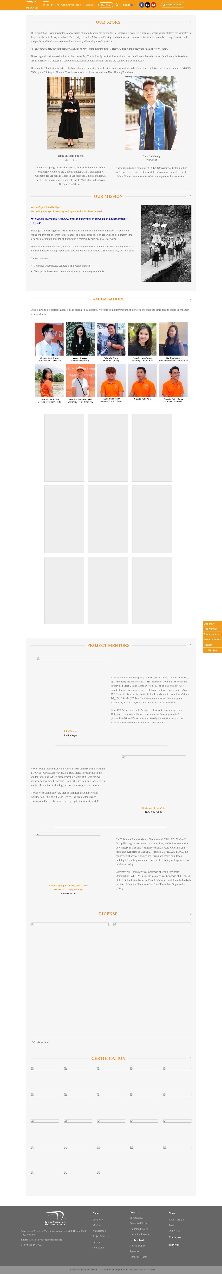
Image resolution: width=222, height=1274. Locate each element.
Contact (89, 4)
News (78, 4)
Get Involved (67, 4)
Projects (55, 4)
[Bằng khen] (111, 1103)
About (46, 4)
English (126, 4)
